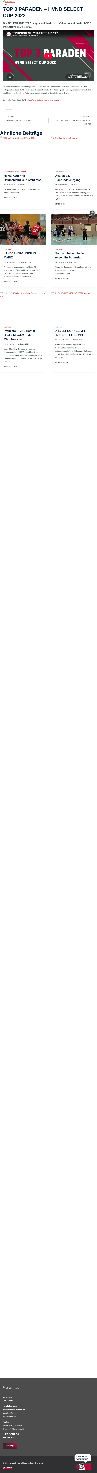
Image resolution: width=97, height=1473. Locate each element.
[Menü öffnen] (5, 9)
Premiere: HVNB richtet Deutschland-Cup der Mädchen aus (19, 335)
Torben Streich (62, 185)
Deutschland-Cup (19, 171)
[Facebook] (5, 1468)
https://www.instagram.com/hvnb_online (42, 100)
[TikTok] (7, 1468)
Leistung (9, 109)
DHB (64, 171)
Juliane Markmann (63, 340)
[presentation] (23, 151)
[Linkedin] (11, 1468)
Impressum (7, 1397)
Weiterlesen (10, 197)
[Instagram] (4, 1468)
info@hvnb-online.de (16, 1429)
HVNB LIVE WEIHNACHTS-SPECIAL (21, 119)
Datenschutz (8, 1401)
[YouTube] (9, 1468)
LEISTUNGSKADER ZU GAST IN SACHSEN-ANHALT (73, 120)
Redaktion (10, 185)
